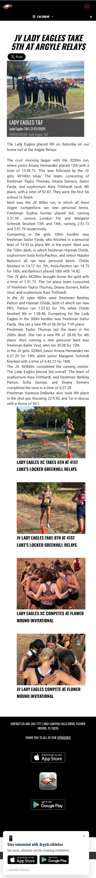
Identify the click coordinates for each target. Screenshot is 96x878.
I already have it (18, 869)
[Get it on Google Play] (54, 859)
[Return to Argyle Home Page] (7, 6)
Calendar (43, 17)
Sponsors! (64, 737)
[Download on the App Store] (22, 859)
